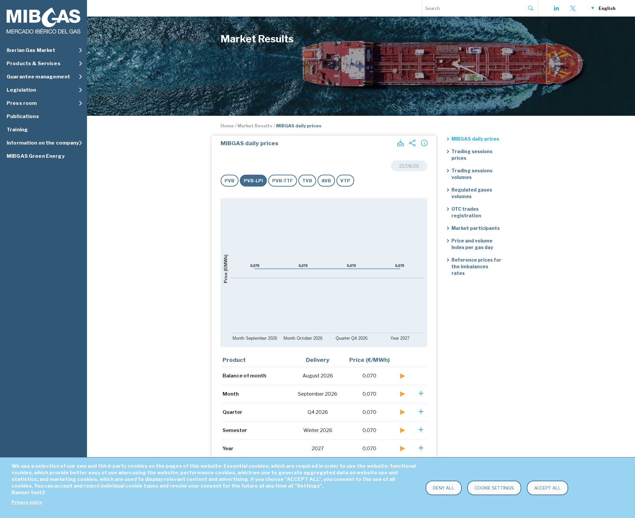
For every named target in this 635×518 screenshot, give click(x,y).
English (607, 8)
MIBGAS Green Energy (35, 156)
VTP (345, 180)
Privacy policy (27, 502)
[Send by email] (412, 143)
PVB (229, 180)
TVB (307, 180)
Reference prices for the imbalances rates (476, 266)
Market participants (475, 228)
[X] (573, 8)
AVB (326, 180)
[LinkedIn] (556, 8)
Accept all (547, 488)
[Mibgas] (43, 21)
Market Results (255, 125)
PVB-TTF (282, 180)
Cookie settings (494, 488)
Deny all (443, 488)
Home (227, 125)
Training (17, 130)
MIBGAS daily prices (475, 139)
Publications (23, 116)
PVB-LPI (253, 180)
